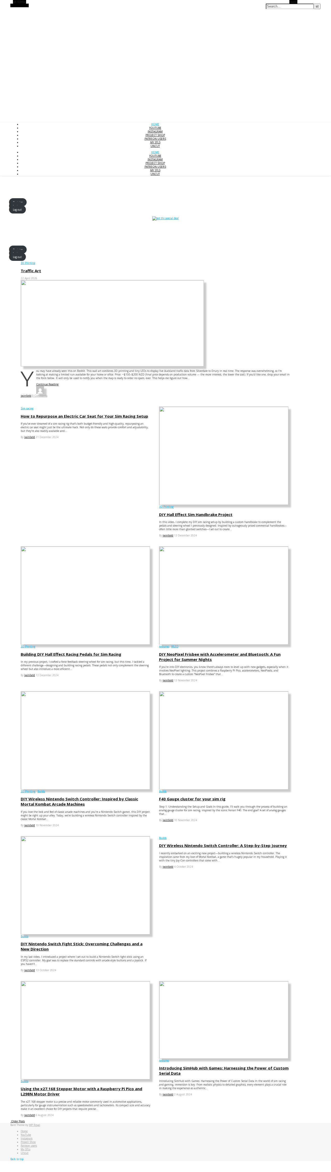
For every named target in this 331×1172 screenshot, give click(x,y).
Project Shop (155, 135)
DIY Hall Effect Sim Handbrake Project (195, 514)
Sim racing (27, 408)
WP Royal (34, 1125)
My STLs (155, 142)
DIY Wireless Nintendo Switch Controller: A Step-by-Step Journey (223, 845)
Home (155, 124)
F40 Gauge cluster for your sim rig (192, 798)
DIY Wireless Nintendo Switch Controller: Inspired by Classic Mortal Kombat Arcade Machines (79, 801)
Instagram (155, 131)
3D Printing (28, 263)
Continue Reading (47, 384)
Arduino (164, 646)
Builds (41, 791)
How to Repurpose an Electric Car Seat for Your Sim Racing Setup (84, 416)
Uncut (155, 146)
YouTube (155, 128)
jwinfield (26, 395)
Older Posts (17, 1121)
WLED (174, 646)
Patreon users (155, 139)
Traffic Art (31, 270)
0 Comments (39, 395)
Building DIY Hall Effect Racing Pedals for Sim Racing (71, 654)
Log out (17, 209)
